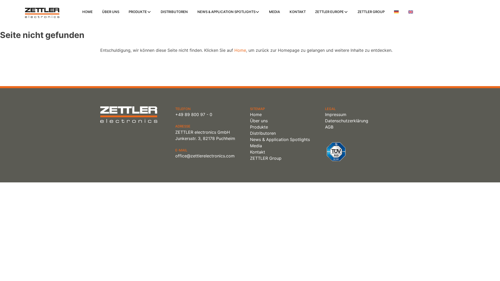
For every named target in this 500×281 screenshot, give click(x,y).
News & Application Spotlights (226, 12)
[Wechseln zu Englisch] (410, 12)
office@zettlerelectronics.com (205, 155)
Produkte (138, 12)
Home (87, 12)
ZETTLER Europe (329, 12)
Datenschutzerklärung (346, 120)
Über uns (110, 12)
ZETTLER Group (371, 12)
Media (274, 12)
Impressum (335, 114)
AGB (329, 127)
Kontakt (298, 12)
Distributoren (174, 12)
